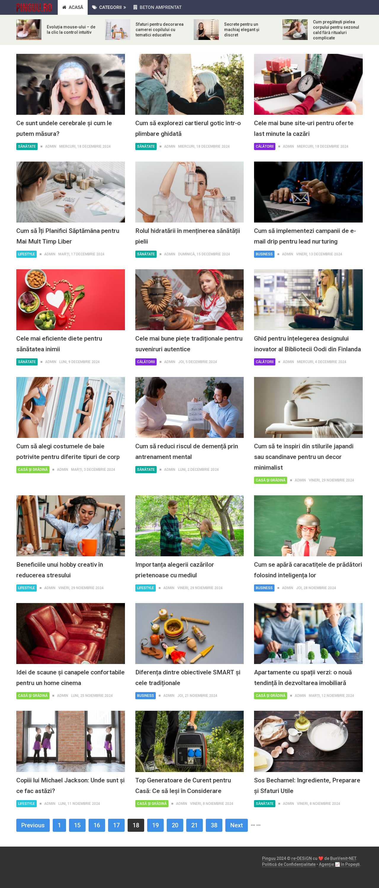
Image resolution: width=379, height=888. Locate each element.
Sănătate (27, 146)
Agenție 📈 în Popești (339, 864)
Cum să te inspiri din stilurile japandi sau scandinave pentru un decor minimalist (304, 457)
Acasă (75, 7)
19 (155, 825)
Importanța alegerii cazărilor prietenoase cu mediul (174, 570)
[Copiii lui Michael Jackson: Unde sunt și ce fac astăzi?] (70, 741)
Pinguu (269, 858)
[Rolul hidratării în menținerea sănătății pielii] (189, 192)
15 (77, 825)
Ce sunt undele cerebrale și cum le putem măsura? (64, 128)
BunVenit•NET (343, 858)
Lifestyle (26, 254)
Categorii (110, 7)
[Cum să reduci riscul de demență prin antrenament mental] (189, 407)
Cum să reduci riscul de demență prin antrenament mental (186, 451)
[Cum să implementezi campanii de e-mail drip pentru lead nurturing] (308, 192)
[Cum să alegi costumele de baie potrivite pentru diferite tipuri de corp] (70, 407)
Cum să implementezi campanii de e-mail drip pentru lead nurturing (305, 236)
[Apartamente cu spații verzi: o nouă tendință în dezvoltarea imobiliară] (308, 633)
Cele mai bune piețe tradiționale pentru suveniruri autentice (189, 344)
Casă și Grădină (33, 470)
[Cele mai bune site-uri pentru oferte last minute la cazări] (308, 84)
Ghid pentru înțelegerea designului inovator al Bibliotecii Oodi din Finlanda (307, 344)
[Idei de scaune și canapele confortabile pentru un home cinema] (70, 633)
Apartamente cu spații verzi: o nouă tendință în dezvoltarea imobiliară (303, 677)
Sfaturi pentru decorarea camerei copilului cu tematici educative (160, 29)
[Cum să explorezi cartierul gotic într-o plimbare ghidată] (189, 84)
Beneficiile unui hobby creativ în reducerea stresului (59, 570)
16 (97, 825)
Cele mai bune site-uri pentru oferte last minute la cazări (304, 128)
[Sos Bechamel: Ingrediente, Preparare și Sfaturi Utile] (308, 741)
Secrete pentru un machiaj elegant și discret (241, 29)
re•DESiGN (301, 858)
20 (175, 825)
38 (214, 825)
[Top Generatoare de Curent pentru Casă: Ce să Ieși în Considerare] (189, 741)
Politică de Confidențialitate (289, 864)
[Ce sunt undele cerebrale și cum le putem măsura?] (70, 84)
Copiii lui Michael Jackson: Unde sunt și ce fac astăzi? (70, 785)
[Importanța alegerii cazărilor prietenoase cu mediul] (189, 525)
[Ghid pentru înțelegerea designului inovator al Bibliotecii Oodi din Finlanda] (308, 299)
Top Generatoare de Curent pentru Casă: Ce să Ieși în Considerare (183, 785)
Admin (50, 146)
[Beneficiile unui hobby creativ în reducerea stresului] (70, 525)
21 (194, 825)
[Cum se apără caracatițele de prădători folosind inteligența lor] (308, 525)
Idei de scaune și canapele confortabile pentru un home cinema (70, 677)
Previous (33, 825)
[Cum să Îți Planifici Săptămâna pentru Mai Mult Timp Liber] (70, 192)
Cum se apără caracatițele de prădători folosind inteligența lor (308, 570)
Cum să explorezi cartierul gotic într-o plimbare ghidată (188, 128)
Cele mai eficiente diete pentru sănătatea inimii (59, 344)
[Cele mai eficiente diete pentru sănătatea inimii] (70, 299)
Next (236, 825)
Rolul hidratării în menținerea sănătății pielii (187, 236)
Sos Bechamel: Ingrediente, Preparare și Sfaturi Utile (307, 785)
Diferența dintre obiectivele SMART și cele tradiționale (187, 677)
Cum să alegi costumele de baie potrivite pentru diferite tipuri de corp (68, 451)
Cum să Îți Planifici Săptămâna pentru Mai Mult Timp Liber (67, 236)
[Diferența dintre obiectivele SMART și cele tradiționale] (189, 633)
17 (116, 825)
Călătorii (265, 146)
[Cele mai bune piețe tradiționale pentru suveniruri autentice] (189, 299)
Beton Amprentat (160, 7)
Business (264, 254)
